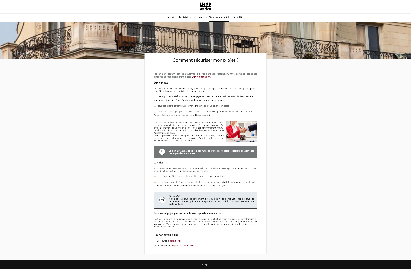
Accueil (171, 17)
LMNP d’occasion (201, 76)
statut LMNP (176, 241)
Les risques (198, 17)
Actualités (238, 17)
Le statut (183, 17)
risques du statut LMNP (182, 245)
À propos (205, 265)
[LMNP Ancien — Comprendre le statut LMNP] (205, 6)
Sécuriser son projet (219, 17)
